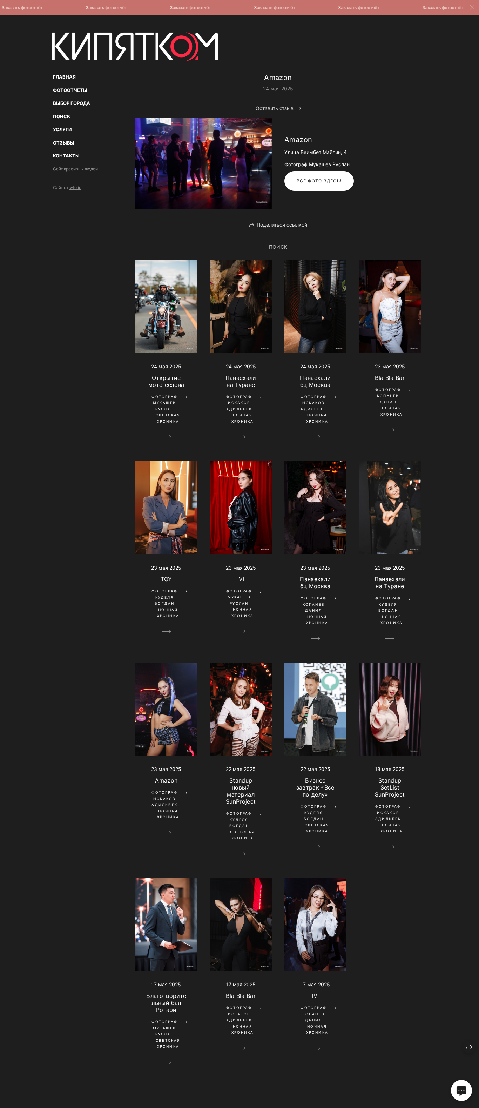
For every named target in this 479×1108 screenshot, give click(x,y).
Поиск (61, 116)
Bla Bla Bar (390, 377)
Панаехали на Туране (240, 381)
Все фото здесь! (319, 180)
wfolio (75, 187)
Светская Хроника (168, 418)
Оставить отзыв (275, 108)
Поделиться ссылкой (282, 225)
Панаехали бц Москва (315, 381)
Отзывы (63, 143)
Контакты (66, 156)
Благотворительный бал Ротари (166, 1002)
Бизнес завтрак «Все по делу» (315, 787)
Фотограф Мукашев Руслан (164, 403)
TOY (166, 579)
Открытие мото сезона (166, 381)
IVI (240, 579)
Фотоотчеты (70, 90)
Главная (64, 77)
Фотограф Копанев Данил (388, 396)
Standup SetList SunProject (390, 787)
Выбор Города (71, 103)
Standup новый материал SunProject (241, 791)
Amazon (166, 780)
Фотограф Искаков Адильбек (239, 403)
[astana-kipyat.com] (135, 44)
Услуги (62, 129)
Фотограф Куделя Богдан (164, 597)
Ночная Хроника (242, 418)
